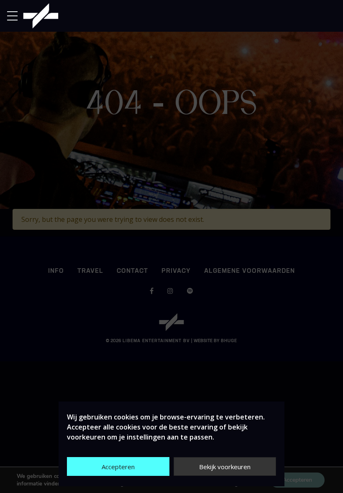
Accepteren (118, 467)
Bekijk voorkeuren (225, 467)
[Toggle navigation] (15, 16)
